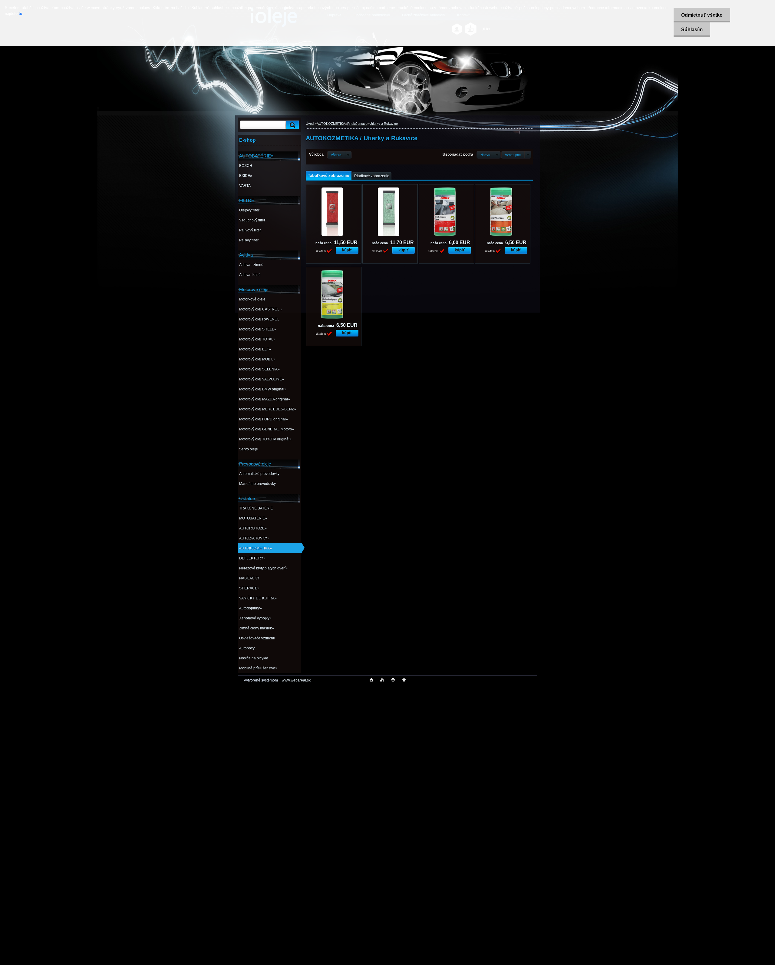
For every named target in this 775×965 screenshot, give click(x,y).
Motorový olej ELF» (255, 349)
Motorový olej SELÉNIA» (259, 369)
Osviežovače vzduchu (257, 638)
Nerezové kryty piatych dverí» (263, 568)
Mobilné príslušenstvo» (258, 668)
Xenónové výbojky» (255, 618)
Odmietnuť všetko (702, 15)
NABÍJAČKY (249, 578)
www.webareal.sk (296, 680)
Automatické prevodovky (259, 474)
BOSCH (245, 166)
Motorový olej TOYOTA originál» (265, 439)
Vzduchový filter (252, 220)
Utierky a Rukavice (384, 123)
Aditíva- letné (250, 275)
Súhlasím (692, 29)
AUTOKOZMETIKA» (255, 548)
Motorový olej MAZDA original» (264, 399)
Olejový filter (249, 210)
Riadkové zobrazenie (371, 176)
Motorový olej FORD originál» (263, 419)
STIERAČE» (249, 588)
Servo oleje (248, 449)
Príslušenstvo (357, 123)
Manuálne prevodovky (257, 484)
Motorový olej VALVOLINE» (261, 379)
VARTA (245, 186)
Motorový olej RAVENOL (259, 319)
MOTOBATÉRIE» (253, 518)
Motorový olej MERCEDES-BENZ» (267, 409)
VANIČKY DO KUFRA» (258, 598)
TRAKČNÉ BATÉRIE (256, 508)
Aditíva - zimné (251, 265)
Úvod (310, 123)
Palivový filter (250, 230)
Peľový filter (249, 240)
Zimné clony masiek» (256, 628)
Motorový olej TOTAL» (257, 339)
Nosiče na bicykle (253, 658)
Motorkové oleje (252, 299)
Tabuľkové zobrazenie (328, 175)
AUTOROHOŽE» (253, 528)
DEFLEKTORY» (252, 558)
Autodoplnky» (250, 608)
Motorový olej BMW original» (262, 389)
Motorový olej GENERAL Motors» (266, 429)
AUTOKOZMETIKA (331, 123)
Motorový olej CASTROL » (260, 309)
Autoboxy (247, 648)
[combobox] (488, 154)
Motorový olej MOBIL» (257, 359)
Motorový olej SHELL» (257, 329)
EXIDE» (245, 176)
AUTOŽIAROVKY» (254, 538)
